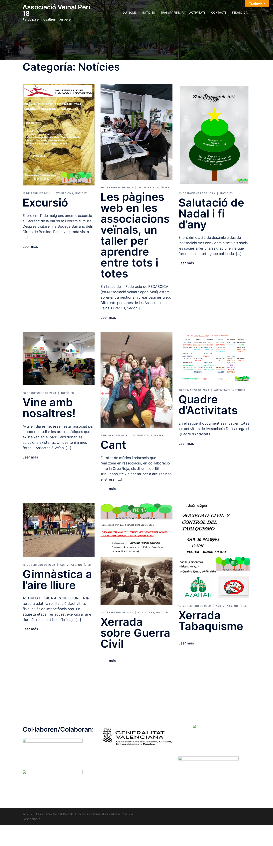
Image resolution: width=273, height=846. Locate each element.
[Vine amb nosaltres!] (59, 358)
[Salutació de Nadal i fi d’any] (214, 135)
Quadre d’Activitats (208, 405)
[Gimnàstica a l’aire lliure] (59, 530)
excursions (64, 193)
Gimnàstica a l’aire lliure (57, 580)
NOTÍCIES (148, 12)
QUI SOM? (129, 12)
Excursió (45, 202)
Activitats (146, 187)
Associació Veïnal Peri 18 (56, 10)
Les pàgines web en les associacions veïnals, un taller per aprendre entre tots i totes (135, 235)
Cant (113, 444)
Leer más (30, 246)
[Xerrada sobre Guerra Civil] (136, 554)
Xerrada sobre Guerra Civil (135, 632)
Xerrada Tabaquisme (210, 621)
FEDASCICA (240, 12)
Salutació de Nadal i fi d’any (211, 213)
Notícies (81, 193)
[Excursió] (59, 135)
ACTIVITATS (197, 12)
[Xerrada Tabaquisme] (214, 551)
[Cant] (136, 380)
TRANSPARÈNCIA (172, 12)
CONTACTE (218, 12)
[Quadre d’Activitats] (214, 357)
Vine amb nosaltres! (49, 408)
